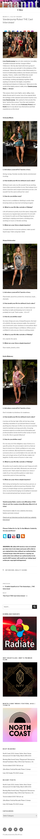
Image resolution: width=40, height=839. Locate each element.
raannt (8, 2)
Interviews (10, 570)
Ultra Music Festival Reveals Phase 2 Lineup (17, 769)
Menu (21, 10)
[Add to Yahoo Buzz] (32, 31)
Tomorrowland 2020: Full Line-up (13, 765)
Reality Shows (21, 570)
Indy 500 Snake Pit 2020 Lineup (13, 773)
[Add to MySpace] (21, 31)
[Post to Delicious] (17, 31)
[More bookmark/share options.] (28, 31)
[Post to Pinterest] (25, 31)
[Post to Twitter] (6, 31)
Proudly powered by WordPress (12, 834)
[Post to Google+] (9, 31)
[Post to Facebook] (13, 31)
